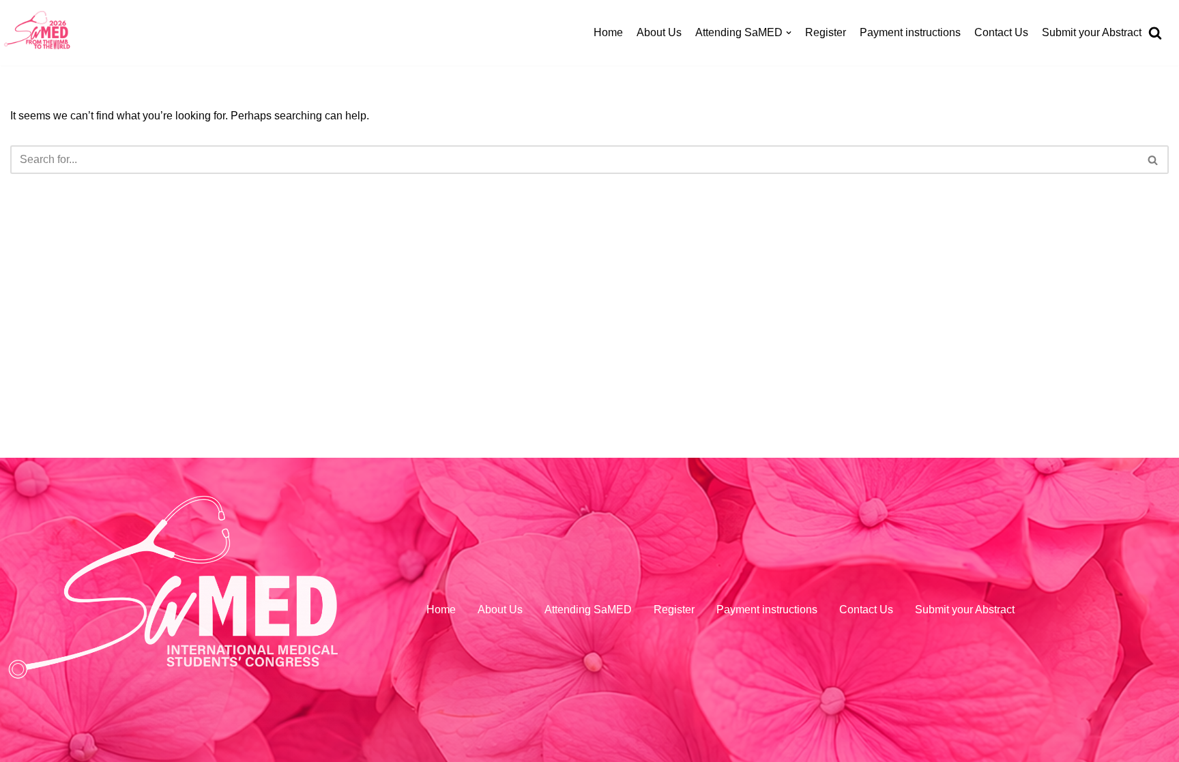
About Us (659, 32)
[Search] (1156, 381)
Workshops (690, 87)
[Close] (1157, 39)
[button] (1156, 381)
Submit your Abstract (1091, 32)
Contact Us (1001, 32)
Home (608, 32)
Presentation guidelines (720, 274)
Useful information (707, 336)
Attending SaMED (588, 609)
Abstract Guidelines (710, 212)
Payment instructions (910, 32)
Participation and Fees (717, 150)
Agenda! (683, 57)
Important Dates (701, 181)
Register (825, 32)
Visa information (702, 306)
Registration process (713, 119)
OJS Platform (695, 243)
